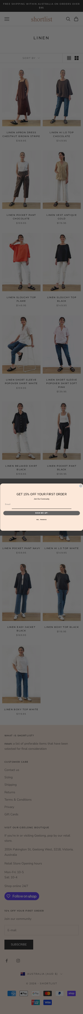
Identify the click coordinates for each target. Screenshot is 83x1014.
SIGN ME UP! (41, 513)
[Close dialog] (80, 486)
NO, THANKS (42, 519)
